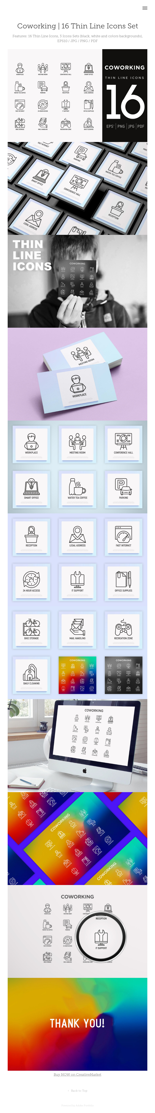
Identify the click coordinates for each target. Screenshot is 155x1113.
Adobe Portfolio (85, 1105)
